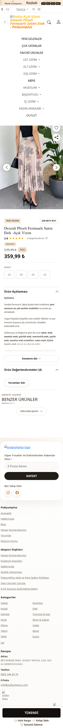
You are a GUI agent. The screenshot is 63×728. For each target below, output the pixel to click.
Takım (4, 631)
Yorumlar (6, 535)
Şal (2, 642)
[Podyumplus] (17, 447)
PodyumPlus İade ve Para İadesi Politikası (25, 577)
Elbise (4, 625)
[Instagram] (8, 493)
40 (33, 275)
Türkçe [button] (21, 9)
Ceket (36, 625)
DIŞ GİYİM (30, 74)
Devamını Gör (30, 358)
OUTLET (31, 115)
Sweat (4, 603)
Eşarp (36, 636)
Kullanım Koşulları (11, 561)
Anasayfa (6, 513)
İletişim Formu (9, 541)
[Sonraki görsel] (56, 167)
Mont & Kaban (41, 619)
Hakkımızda (7, 518)
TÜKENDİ (31, 713)
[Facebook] (17, 493)
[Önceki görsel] (6, 167)
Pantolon (38, 603)
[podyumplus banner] (31, 3)
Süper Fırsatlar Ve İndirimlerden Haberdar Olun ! (29, 457)
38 (21, 275)
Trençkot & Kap (41, 614)
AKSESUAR (30, 88)
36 (9, 275)
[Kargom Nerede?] (7, 9)
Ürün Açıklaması (15, 291)
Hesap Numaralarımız (13, 530)
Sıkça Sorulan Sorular (13, 583)
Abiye (36, 631)
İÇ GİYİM (30, 101)
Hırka (4, 619)
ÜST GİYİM (30, 60)
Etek (35, 608)
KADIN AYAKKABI (30, 108)
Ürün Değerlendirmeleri (23, 370)
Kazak (4, 608)
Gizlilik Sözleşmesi (11, 572)
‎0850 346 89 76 (9, 674)
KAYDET (31, 476)
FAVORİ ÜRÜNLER (31, 53)
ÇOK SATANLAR (31, 46)
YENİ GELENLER (31, 39)
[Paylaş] (56, 137)
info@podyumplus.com (14, 685)
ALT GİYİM (30, 67)
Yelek (4, 636)
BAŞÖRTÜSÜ (30, 94)
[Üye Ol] (39, 9)
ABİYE (31, 81)
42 (45, 275)
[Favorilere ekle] (56, 128)
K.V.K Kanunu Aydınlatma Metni (19, 588)
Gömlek (5, 614)
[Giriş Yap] (33, 9)
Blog (3, 524)
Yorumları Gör (16, 382)
